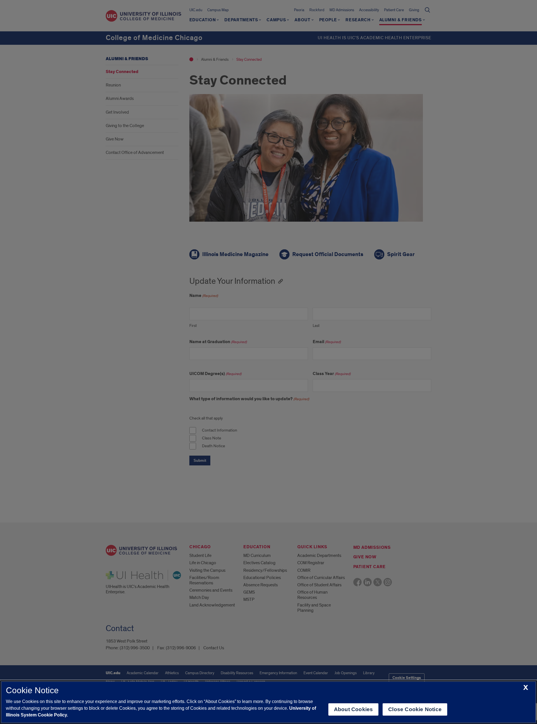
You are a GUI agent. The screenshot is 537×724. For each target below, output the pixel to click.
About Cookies (353, 709)
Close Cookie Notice (415, 709)
